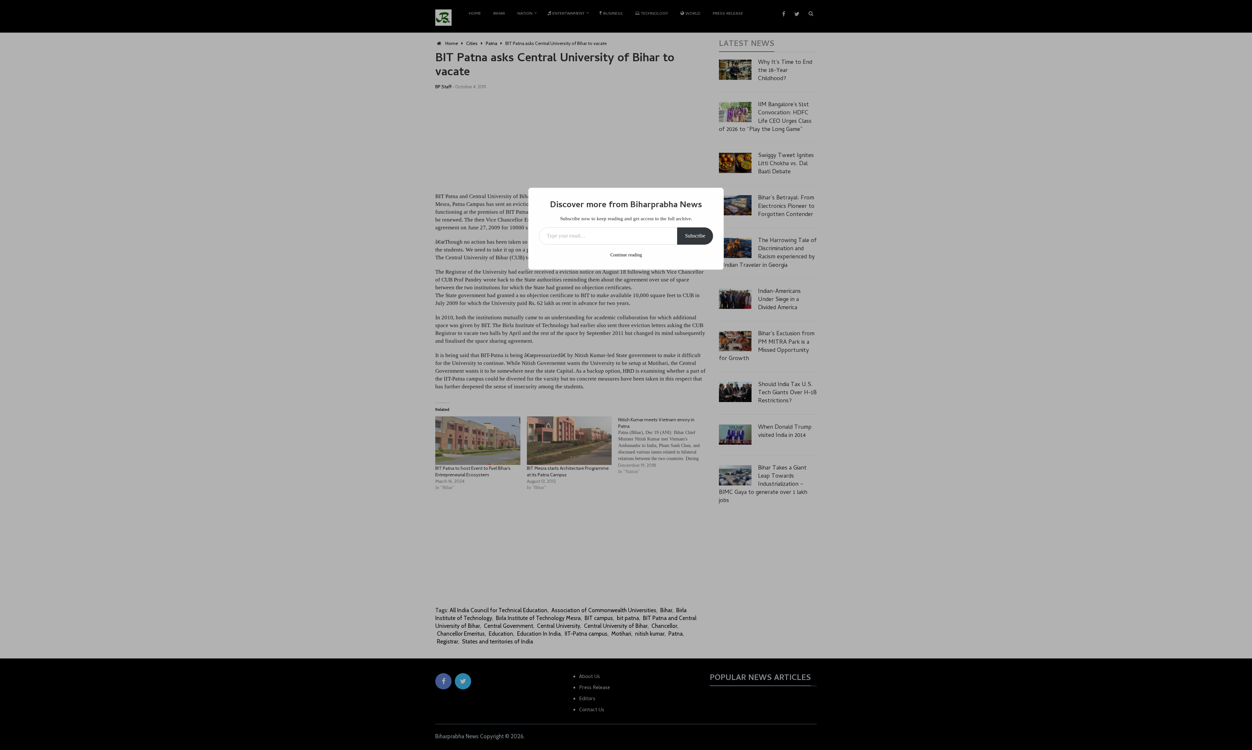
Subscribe (695, 235)
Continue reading (626, 254)
